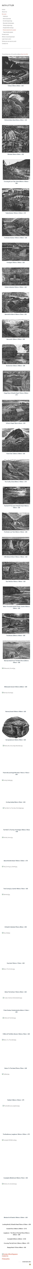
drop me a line (24, 54)
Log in (20, 1261)
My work (4, 14)
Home (3, 9)
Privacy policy (5, 1259)
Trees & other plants (8, 32)
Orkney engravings (7, 25)
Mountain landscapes (8, 23)
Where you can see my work (9, 41)
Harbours (5, 16)
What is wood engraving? (8, 36)
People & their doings (8, 27)
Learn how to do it (6, 39)
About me (4, 11)
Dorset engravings (7, 21)
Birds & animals (7, 18)
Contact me (5, 43)
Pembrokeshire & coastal (9, 30)
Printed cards (5, 34)
